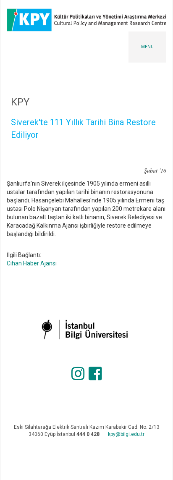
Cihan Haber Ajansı (32, 263)
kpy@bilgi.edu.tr (126, 434)
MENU (147, 47)
